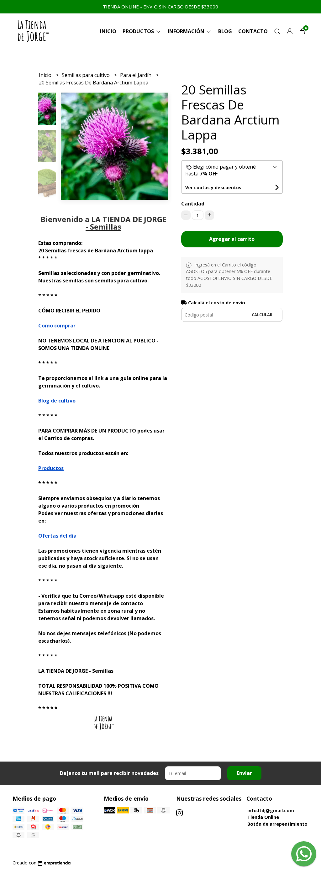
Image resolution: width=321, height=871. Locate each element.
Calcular (262, 314)
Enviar (244, 773)
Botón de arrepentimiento (277, 824)
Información (187, 31)
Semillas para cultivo (86, 75)
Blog (225, 31)
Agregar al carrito (232, 238)
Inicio (108, 31)
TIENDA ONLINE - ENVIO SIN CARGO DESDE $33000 (160, 6)
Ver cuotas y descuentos (213, 187)
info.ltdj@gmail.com (270, 810)
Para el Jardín (136, 75)
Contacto (253, 31)
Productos (139, 31)
